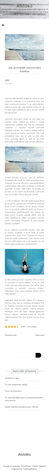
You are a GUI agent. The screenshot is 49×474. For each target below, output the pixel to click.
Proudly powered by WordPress (17, 466)
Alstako (24, 6)
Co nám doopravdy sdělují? (16, 384)
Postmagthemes (30, 469)
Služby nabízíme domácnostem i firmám (21, 407)
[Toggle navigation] (3, 25)
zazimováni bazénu (17, 104)
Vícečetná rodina (12, 378)
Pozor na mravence (13, 391)
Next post (40, 335)
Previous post (11, 335)
